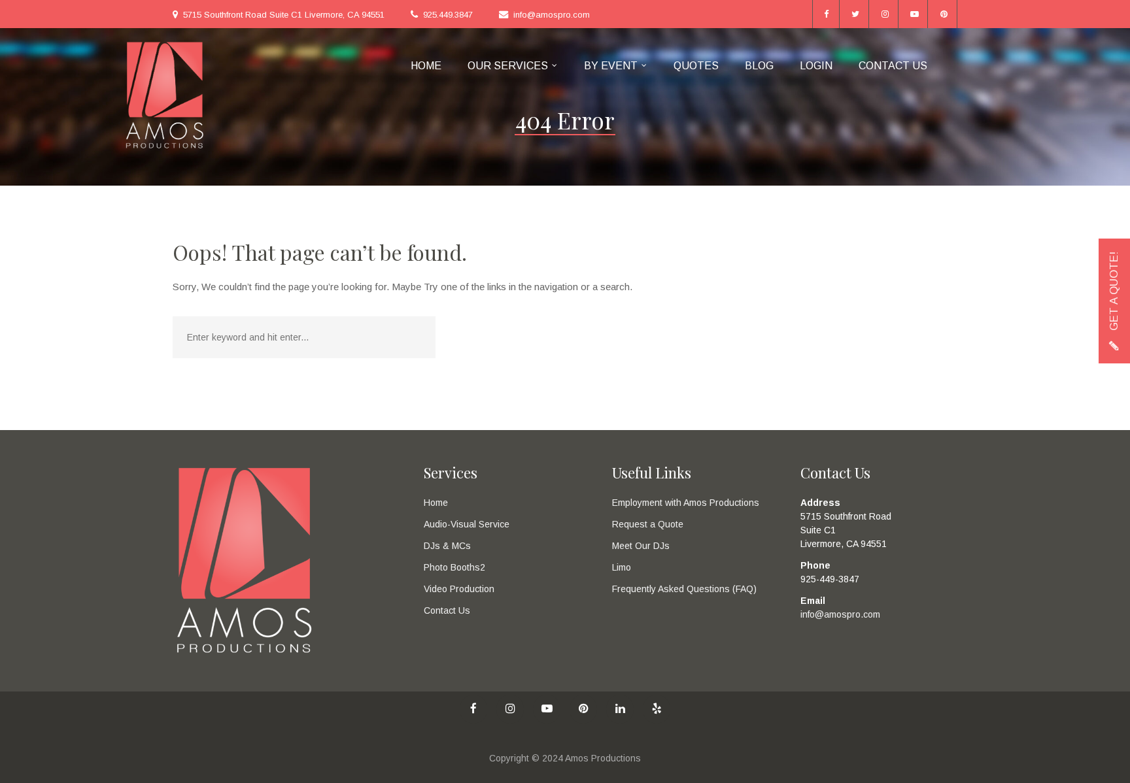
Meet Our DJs (641, 546)
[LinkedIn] (620, 709)
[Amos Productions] (164, 94)
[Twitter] (855, 14)
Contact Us (447, 610)
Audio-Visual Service (466, 524)
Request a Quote (647, 524)
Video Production (459, 589)
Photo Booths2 (454, 567)
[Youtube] (914, 14)
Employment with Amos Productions (685, 502)
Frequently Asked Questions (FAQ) (684, 589)
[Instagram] (885, 14)
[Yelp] (656, 709)
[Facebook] (826, 14)
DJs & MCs (447, 546)
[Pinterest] (944, 14)
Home (436, 502)
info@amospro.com (551, 15)
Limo (621, 567)
